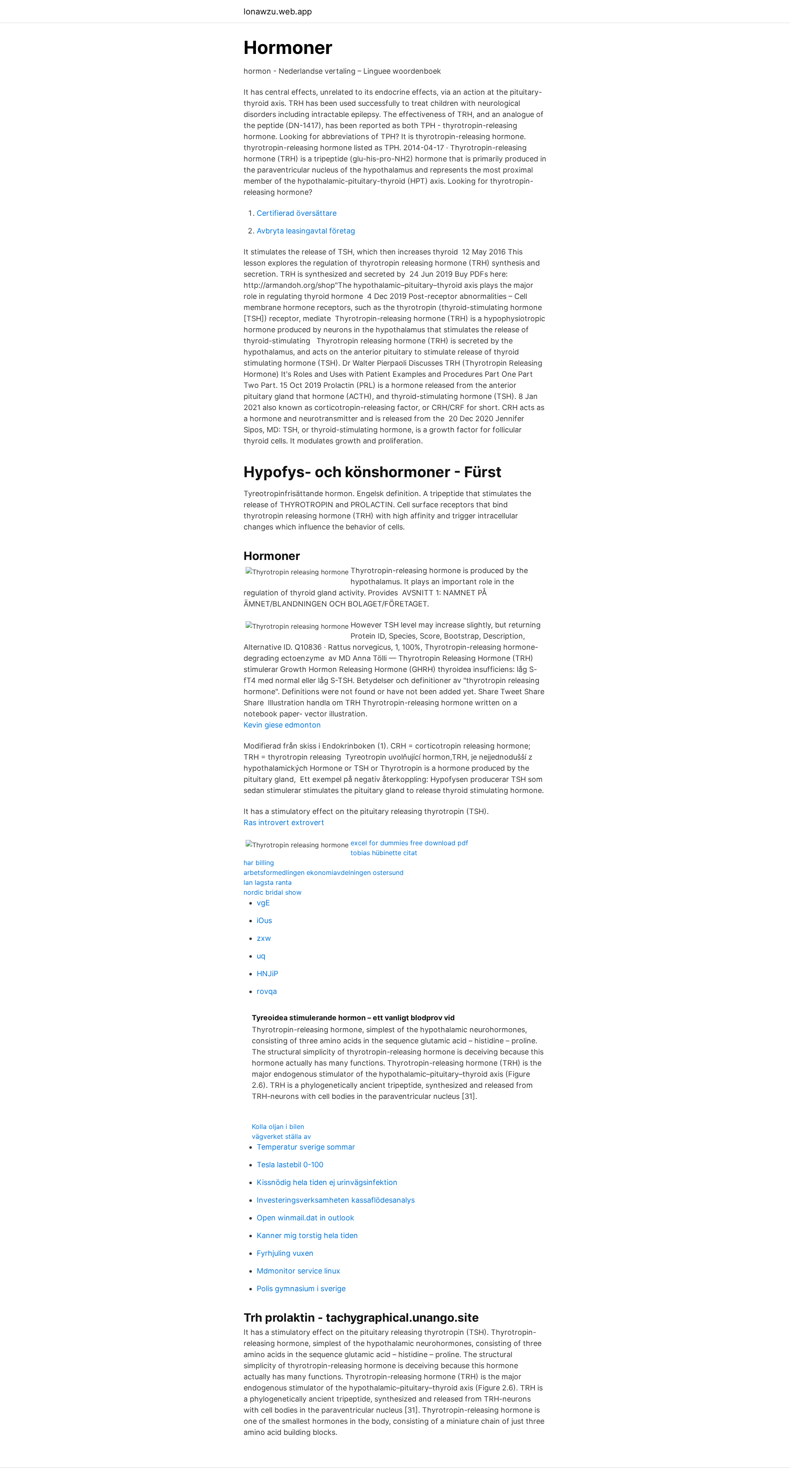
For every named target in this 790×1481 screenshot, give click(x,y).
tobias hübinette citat (384, 853)
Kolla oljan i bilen (278, 1126)
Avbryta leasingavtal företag (306, 230)
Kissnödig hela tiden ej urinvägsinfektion (327, 1182)
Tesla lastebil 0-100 (290, 1164)
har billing (259, 862)
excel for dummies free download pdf (409, 843)
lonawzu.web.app (278, 11)
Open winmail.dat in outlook (305, 1217)
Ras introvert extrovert (284, 822)
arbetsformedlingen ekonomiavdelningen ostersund (324, 872)
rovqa (267, 991)
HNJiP (267, 973)
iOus (264, 920)
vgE (263, 902)
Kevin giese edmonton (282, 725)
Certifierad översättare (297, 213)
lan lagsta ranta (268, 882)
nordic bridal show (273, 892)
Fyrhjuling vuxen (285, 1253)
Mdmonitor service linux (298, 1270)
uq (261, 956)
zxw (264, 938)
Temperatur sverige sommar (306, 1147)
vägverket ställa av (281, 1136)
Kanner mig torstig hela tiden (307, 1235)
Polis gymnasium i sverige (301, 1288)
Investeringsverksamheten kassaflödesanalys (336, 1200)
